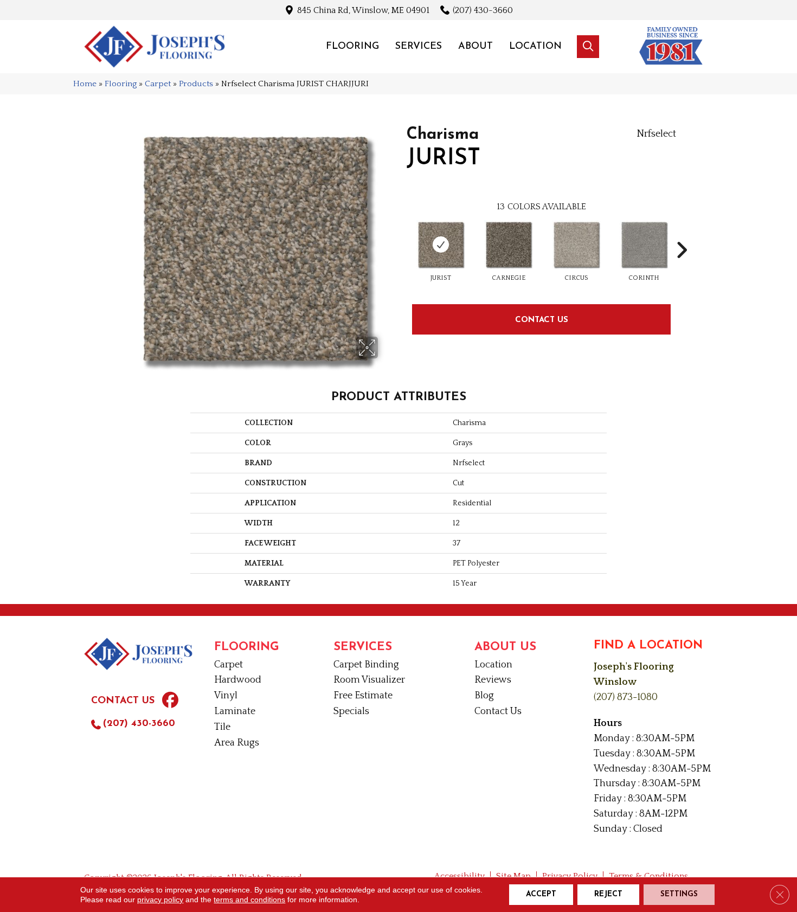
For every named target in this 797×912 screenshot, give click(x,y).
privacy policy (160, 899)
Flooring (121, 83)
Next (681, 233)
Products (196, 83)
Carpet (158, 83)
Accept (541, 894)
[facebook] (170, 701)
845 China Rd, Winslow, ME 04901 (363, 10)
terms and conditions (249, 899)
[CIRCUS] (576, 244)
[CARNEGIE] (508, 244)
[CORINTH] (644, 244)
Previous (401, 233)
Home (85, 83)
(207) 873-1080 (626, 697)
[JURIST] (441, 244)
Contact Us (541, 319)
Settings (679, 894)
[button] (588, 46)
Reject (608, 894)
